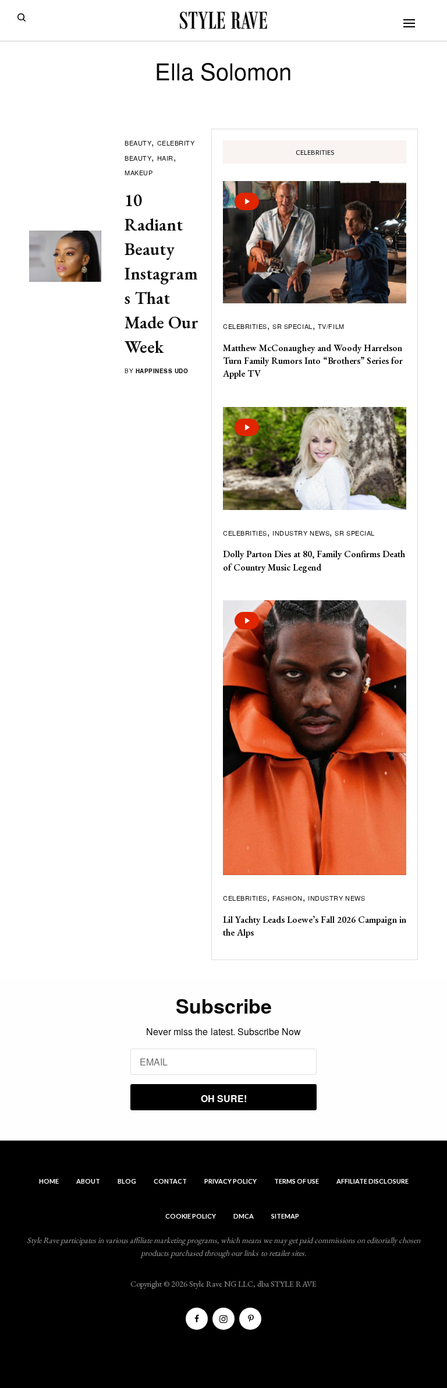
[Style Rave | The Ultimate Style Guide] (223, 20)
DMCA (243, 1216)
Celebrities (245, 326)
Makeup (138, 172)
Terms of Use (296, 1181)
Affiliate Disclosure (372, 1181)
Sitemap (285, 1216)
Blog (127, 1181)
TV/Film (331, 326)
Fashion (287, 897)
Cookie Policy (190, 1216)
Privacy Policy (230, 1181)
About (88, 1181)
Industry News (300, 532)
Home (49, 1181)
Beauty (138, 142)
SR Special (292, 326)
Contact (170, 1181)
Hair (165, 157)
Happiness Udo (162, 371)
